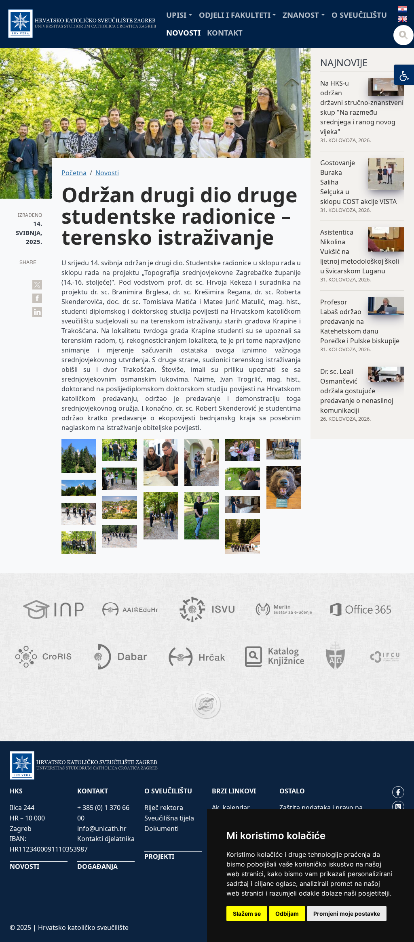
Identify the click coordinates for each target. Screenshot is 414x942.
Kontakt (225, 32)
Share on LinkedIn (37, 312)
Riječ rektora (163, 807)
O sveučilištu (359, 15)
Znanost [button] (301, 15)
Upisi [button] (176, 15)
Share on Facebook (37, 298)
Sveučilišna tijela (169, 818)
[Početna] (82, 23)
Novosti (183, 32)
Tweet (37, 285)
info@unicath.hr (102, 828)
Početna (74, 172)
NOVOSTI (24, 866)
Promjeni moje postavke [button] (346, 913)
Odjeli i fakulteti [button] (234, 15)
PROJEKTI (159, 856)
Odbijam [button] (287, 913)
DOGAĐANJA (97, 866)
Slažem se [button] (247, 913)
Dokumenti (161, 828)
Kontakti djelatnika (106, 838)
